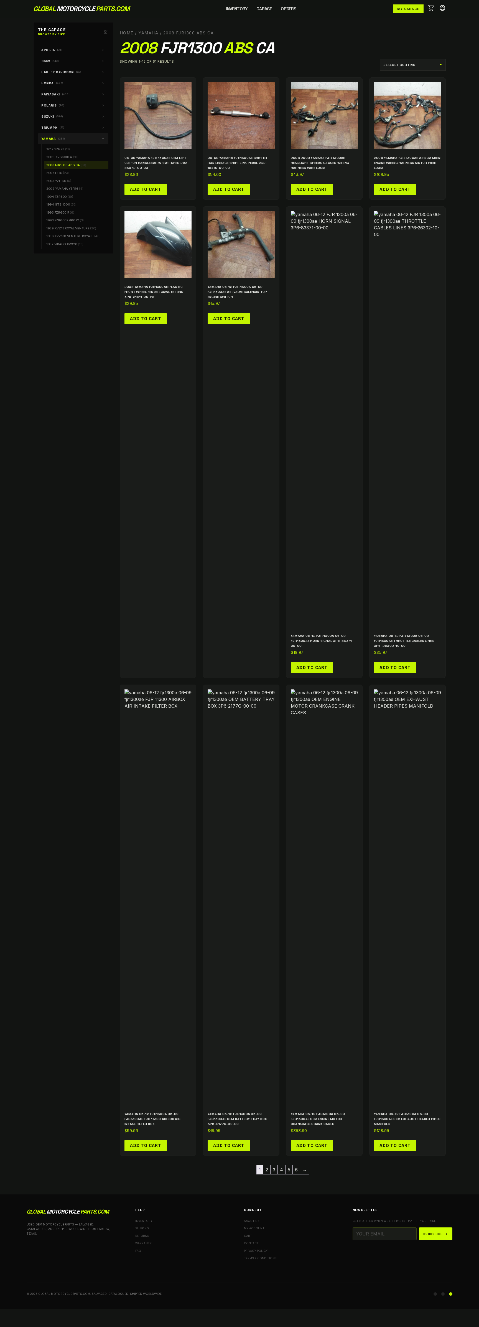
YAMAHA (148, 33)
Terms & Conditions (260, 1258)
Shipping (142, 1228)
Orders (288, 9)
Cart (248, 1235)
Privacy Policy (256, 1250)
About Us (251, 1220)
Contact (251, 1243)
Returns (142, 1235)
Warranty (143, 1243)
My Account (254, 1228)
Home (127, 33)
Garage (264, 9)
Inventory (237, 9)
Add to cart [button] (145, 189)
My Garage (408, 9)
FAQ (138, 1250)
